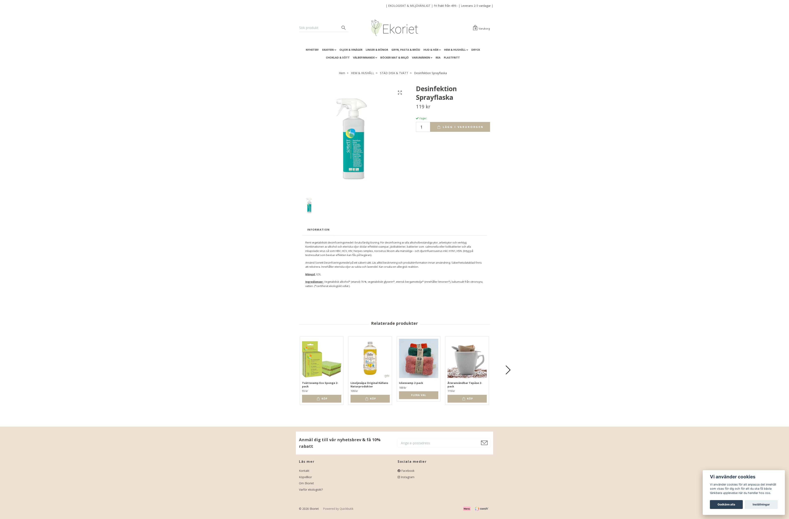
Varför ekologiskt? (311, 489)
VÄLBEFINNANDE (364, 57)
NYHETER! (312, 50)
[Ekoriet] (394, 27)
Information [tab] (318, 229)
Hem (342, 73)
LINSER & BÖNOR (377, 50)
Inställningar (761, 504)
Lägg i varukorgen (462, 127)
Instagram (407, 477)
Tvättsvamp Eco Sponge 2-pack (320, 384)
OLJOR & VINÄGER (350, 50)
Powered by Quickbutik (338, 509)
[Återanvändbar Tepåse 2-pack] (467, 358)
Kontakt (304, 471)
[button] (508, 369)
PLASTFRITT (452, 57)
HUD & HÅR (430, 50)
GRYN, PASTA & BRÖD (405, 50)
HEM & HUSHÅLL (455, 50)
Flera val (418, 395)
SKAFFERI (328, 50)
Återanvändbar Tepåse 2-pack (465, 384)
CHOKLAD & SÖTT (338, 57)
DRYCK (475, 50)
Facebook (407, 471)
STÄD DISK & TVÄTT (394, 73)
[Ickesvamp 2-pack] (418, 358)
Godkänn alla (726, 504)
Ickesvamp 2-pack (411, 383)
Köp (324, 398)
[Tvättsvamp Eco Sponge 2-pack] (321, 358)
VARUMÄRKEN (421, 57)
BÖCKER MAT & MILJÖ (394, 57)
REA (438, 57)
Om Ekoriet (306, 483)
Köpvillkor (305, 477)
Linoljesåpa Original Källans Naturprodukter (369, 384)
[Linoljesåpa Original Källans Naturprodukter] (370, 358)
